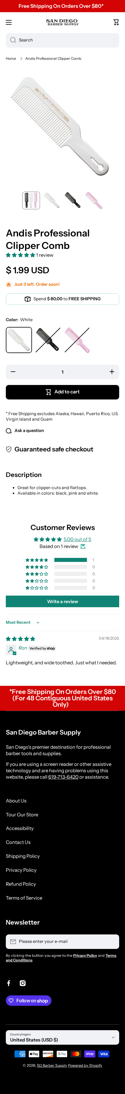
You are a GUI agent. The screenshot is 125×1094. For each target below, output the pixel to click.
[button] (116, 22)
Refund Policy (21, 884)
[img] (20, 639)
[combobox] (62, 40)
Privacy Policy (21, 870)
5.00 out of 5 (77, 539)
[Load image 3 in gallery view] (73, 200)
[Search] (11, 40)
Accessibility (20, 828)
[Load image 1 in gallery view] (31, 200)
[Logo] (62, 22)
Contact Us (18, 842)
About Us (16, 801)
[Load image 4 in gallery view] (94, 200)
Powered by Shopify (85, 1065)
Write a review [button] (62, 601)
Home (11, 58)
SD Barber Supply (52, 1065)
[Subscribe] (112, 941)
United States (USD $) (34, 1040)
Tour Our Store (22, 815)
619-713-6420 (63, 777)
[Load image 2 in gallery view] (52, 200)
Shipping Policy (23, 856)
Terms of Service (24, 898)
